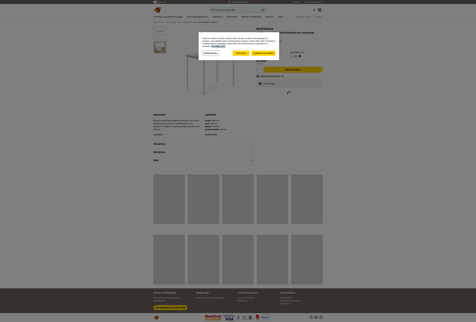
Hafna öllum (241, 53)
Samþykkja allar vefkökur (263, 53)
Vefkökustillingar (211, 53)
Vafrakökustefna (218, 46)
